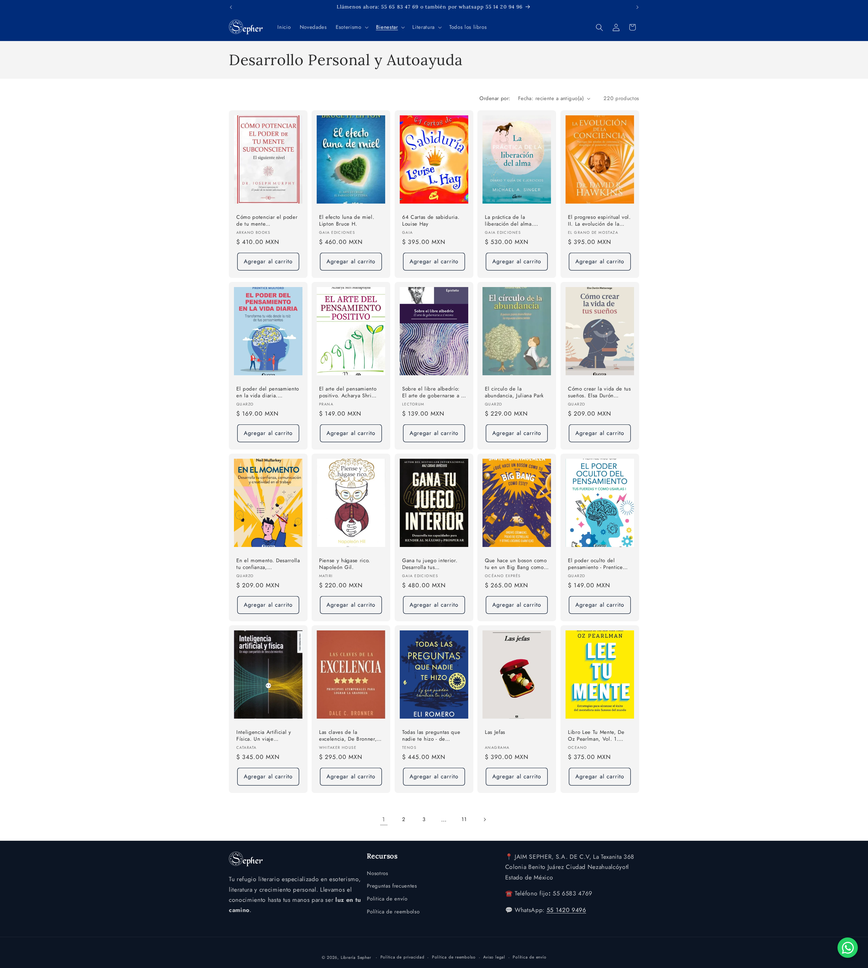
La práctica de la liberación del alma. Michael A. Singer (509, 221)
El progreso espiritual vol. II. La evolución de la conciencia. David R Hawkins (599, 221)
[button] (351, 27)
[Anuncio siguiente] (637, 7)
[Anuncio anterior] (230, 7)
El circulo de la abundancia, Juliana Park (514, 392)
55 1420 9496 (566, 910)
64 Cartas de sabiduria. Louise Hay (430, 221)
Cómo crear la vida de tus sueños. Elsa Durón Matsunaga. (599, 392)
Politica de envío (387, 899)
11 (464, 819)
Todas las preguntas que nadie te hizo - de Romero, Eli (431, 735)
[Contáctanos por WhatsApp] (847, 947)
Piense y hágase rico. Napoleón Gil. (344, 564)
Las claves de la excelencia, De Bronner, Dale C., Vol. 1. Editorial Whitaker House (349, 735)
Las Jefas (495, 732)
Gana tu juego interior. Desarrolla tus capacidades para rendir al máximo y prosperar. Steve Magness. (431, 564)
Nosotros (377, 873)
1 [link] (383, 819)
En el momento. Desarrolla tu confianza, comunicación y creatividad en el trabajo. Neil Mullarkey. (268, 564)
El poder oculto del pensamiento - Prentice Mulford (595, 564)
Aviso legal (494, 957)
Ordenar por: (494, 98)
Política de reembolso (393, 911)
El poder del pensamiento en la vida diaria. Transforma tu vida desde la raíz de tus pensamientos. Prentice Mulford (267, 392)
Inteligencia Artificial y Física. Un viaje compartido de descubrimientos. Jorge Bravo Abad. (264, 735)
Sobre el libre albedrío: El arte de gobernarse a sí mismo (433, 392)
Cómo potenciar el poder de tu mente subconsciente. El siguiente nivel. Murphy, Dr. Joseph (266, 221)
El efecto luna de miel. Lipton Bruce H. (346, 221)
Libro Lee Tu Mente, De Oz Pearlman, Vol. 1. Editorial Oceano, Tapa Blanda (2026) (596, 735)
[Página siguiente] (484, 819)
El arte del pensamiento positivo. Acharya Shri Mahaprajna (347, 392)
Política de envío (529, 957)
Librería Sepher (356, 957)
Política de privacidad (402, 957)
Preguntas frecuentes (392, 886)
